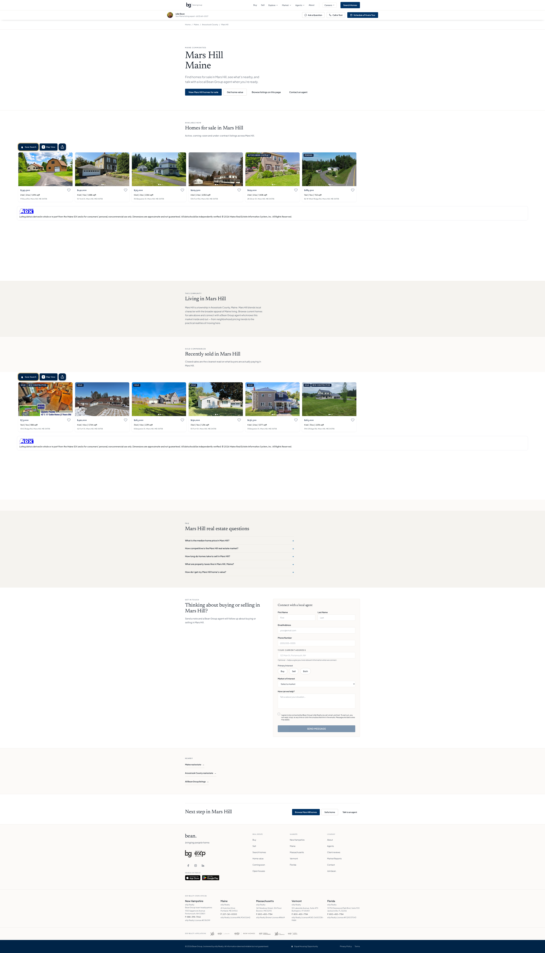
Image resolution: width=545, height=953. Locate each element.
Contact (331, 864)
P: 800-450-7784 (264, 914)
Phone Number (285, 637)
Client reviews (333, 852)
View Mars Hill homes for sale (203, 92)
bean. (190, 836)
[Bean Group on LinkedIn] (203, 865)
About (312, 5)
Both (305, 671)
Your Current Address (292, 650)
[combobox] (316, 655)
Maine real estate (194, 764)
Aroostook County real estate (200, 773)
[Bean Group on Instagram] (195, 865)
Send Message (316, 728)
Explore (271, 5)
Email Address (284, 625)
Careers (328, 5)
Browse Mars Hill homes (306, 812)
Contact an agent (298, 92)
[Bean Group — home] (194, 5)
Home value (258, 858)
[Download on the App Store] (192, 877)
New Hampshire (297, 839)
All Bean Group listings (197, 781)
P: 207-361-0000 (229, 914)
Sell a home (329, 812)
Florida (293, 864)
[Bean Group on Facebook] (188, 865)
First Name (283, 612)
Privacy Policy (346, 946)
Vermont (294, 858)
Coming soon (258, 864)
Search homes (259, 852)
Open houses (258, 871)
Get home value (235, 92)
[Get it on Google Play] (210, 877)
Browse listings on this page (266, 92)
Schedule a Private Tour (364, 15)
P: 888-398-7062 (193, 917)
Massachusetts (297, 852)
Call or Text (338, 15)
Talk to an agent (350, 812)
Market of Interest (286, 678)
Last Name (323, 612)
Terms (357, 946)
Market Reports (334, 858)
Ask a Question (315, 15)
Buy (255, 5)
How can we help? (286, 691)
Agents (298, 5)
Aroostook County (210, 24)
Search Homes (350, 5)
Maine (196, 24)
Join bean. (331, 871)
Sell (262, 5)
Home (188, 24)
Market (285, 5)
